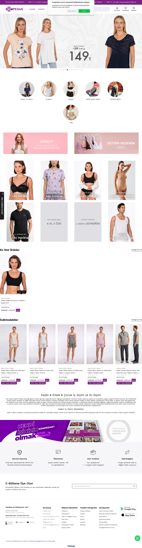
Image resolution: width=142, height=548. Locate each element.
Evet (84, 11)
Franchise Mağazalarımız (51, 525)
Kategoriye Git (136, 250)
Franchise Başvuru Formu (51, 516)
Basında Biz (47, 514)
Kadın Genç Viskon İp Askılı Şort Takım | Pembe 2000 (71, 372)
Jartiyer (82, 522)
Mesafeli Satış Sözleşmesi (108, 514)
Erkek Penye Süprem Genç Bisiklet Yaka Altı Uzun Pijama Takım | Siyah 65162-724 (127, 332)
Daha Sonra (72, 11)
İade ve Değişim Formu (69, 516)
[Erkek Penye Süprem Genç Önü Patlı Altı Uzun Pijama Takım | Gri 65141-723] (100, 344)
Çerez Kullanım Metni (106, 511)
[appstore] (128, 514)
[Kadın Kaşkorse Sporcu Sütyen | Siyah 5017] (13, 274)
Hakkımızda (46, 511)
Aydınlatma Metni (104, 519)
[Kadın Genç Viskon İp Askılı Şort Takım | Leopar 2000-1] (42, 344)
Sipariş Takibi (66, 527)
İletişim (64, 522)
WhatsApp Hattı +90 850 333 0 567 (17, 515)
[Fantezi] (88, 222)
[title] (20, 180)
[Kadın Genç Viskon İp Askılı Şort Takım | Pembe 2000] (71, 344)
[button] (63, 69)
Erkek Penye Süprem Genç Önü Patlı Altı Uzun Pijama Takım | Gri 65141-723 (100, 372)
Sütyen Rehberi (85, 511)
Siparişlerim (66, 514)
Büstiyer (83, 525)
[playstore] (128, 508)
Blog (44, 527)
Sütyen (82, 514)
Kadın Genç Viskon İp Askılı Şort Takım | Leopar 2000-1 (42, 372)
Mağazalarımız (47, 522)
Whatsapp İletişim (68, 525)
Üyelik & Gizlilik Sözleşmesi (108, 525)
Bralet (82, 519)
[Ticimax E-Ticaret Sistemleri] (71, 546)
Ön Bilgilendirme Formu (106, 527)
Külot (82, 516)
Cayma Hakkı (103, 522)
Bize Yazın (65, 519)
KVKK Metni (103, 516)
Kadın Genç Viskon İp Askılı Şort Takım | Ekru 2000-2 (13, 372)
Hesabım (64, 511)
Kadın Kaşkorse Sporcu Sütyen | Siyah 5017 (13, 302)
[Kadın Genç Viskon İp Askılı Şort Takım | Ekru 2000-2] (13, 344)
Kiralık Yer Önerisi (49, 519)
